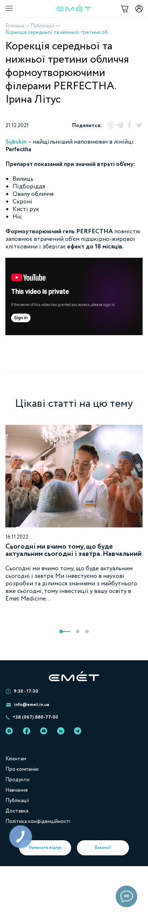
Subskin (16, 142)
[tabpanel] (74, 514)
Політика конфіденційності (37, 821)
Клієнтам (15, 758)
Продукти (17, 779)
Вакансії (103, 848)
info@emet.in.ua (31, 704)
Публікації (43, 26)
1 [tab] (64, 631)
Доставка (16, 811)
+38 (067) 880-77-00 (35, 717)
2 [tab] (77, 631)
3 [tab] (87, 631)
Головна (14, 26)
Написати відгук (45, 848)
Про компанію (22, 769)
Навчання (16, 790)
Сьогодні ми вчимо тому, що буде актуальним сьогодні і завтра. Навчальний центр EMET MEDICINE (73, 553)
